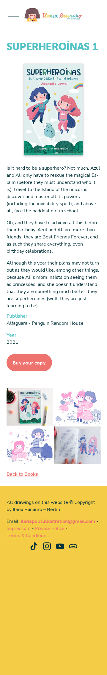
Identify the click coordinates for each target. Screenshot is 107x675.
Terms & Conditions (28, 535)
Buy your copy (29, 363)
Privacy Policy (49, 528)
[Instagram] (47, 546)
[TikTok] (34, 546)
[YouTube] (60, 546)
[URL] (73, 546)
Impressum (19, 528)
